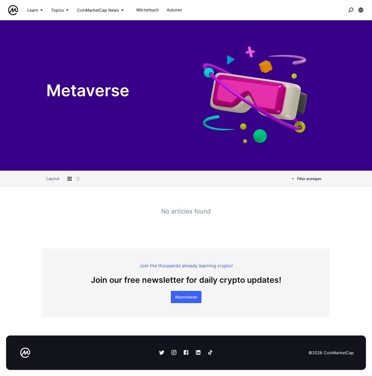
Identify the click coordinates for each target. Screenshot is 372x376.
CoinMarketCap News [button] (98, 10)
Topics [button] (57, 10)
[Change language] (361, 10)
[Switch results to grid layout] (70, 179)
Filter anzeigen (309, 178)
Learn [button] (32, 10)
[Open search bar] (351, 10)
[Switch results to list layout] (78, 179)
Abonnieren (186, 297)
